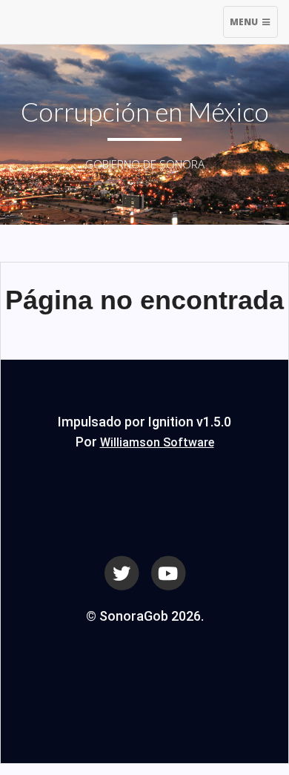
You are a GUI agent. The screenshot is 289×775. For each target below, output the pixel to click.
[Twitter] (121, 571)
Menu (253, 26)
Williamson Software (157, 442)
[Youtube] (168, 571)
